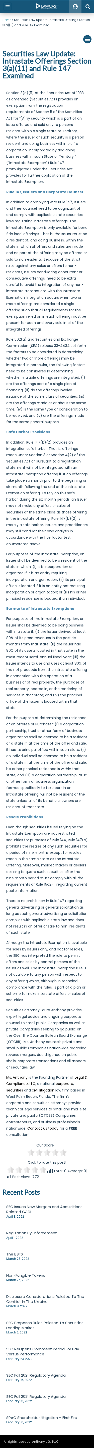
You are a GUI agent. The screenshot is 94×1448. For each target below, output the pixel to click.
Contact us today (42, 1128)
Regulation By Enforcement (31, 1233)
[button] (87, 39)
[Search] (87, 6)
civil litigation (43, 1090)
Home (7, 20)
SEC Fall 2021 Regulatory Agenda (36, 1375)
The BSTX (14, 1254)
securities (14, 1090)
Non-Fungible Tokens (25, 1275)
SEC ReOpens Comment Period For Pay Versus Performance (42, 1351)
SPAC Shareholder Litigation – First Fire (41, 1417)
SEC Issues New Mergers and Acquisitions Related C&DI (44, 1209)
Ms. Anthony (17, 1077)
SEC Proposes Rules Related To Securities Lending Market (44, 1325)
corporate (64, 1083)
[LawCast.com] (47, 6)
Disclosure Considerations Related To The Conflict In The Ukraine (45, 1299)
